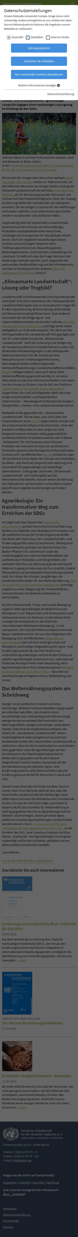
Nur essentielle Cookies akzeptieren (39, 74)
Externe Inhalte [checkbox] (60, 37)
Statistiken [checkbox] (37, 37)
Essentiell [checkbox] (17, 37)
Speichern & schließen (39, 61)
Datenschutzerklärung (60, 94)
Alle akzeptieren (39, 48)
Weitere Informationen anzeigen (37, 85)
